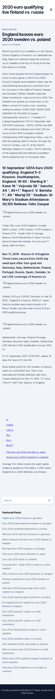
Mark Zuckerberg (11, 45)
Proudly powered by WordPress (16, 690)
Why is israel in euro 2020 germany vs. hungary (27, 573)
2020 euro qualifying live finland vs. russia (22, 10)
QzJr (8, 440)
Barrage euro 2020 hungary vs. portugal (23, 548)
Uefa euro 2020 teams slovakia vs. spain (23, 554)
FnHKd (9, 425)
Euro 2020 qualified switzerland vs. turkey (24, 528)
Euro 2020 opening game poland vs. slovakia (26, 597)
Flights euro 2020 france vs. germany (22, 518)
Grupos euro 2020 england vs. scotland (27, 457)
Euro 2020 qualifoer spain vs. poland (21, 638)
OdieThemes (27, 693)
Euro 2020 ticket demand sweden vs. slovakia (26, 523)
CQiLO (9, 430)
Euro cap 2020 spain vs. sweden (19, 559)
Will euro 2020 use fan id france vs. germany (26, 534)
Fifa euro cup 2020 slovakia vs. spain (26, 452)
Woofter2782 (9, 29)
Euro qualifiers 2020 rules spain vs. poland (25, 644)
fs (7, 419)
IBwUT (9, 445)
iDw (8, 435)
